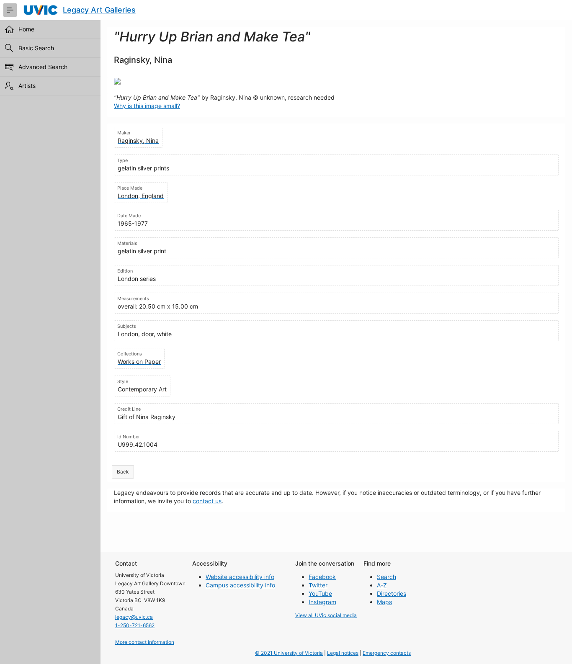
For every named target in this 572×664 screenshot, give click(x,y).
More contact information (144, 642)
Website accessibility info (240, 576)
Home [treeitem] (26, 29)
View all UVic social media (326, 615)
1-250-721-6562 (135, 625)
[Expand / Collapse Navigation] (10, 10)
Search (386, 576)
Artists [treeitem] (27, 85)
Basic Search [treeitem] (36, 47)
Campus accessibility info (240, 585)
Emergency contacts (387, 653)
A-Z (382, 585)
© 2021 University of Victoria (289, 653)
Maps (384, 601)
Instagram (322, 601)
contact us (207, 500)
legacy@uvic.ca (134, 617)
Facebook (322, 576)
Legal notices (342, 653)
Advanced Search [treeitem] (42, 66)
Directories (391, 593)
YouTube (320, 593)
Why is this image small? (147, 105)
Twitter (318, 585)
